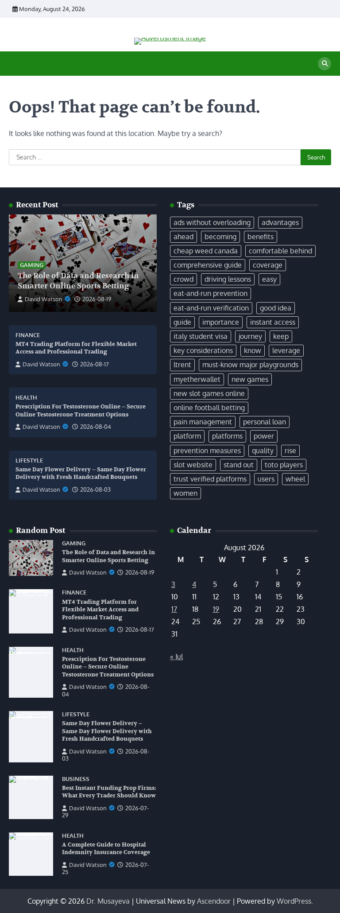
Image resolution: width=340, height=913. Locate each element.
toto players (284, 464)
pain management (203, 421)
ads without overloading (212, 222)
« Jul (176, 656)
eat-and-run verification (211, 307)
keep (281, 336)
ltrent (182, 364)
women (185, 493)
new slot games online (209, 393)
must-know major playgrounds (250, 364)
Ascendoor (214, 901)
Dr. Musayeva (108, 901)
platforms (227, 435)
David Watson (43, 299)
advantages (280, 222)
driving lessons (228, 279)
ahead (183, 236)
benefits (260, 236)
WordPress (294, 901)
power (264, 435)
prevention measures (207, 450)
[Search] (324, 63)
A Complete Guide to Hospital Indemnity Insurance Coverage (106, 848)
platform (187, 435)
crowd (183, 279)
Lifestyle (29, 460)
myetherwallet (197, 379)
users (266, 478)
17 (174, 609)
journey (250, 336)
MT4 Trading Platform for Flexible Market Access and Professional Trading (76, 348)
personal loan (264, 421)
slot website (193, 464)
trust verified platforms (210, 478)
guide (182, 322)
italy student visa (201, 336)
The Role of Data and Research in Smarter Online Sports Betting (78, 280)
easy (269, 279)
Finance (27, 335)
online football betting (209, 407)
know (252, 350)
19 (216, 609)
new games (250, 379)
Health (26, 397)
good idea (275, 307)
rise (290, 450)
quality (263, 450)
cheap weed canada (206, 250)
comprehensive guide (208, 264)
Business (75, 779)
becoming (220, 236)
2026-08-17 (94, 364)
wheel (295, 478)
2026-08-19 (96, 299)
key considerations (203, 350)
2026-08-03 (95, 489)
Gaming (31, 264)
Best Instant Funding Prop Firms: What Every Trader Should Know (109, 792)
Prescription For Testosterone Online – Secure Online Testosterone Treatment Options (108, 667)
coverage (267, 264)
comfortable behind (280, 250)
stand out (239, 464)
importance (220, 322)
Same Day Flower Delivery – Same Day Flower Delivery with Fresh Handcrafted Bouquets (80, 473)
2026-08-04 (95, 426)
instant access (272, 322)
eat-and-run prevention (210, 293)
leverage (286, 350)
